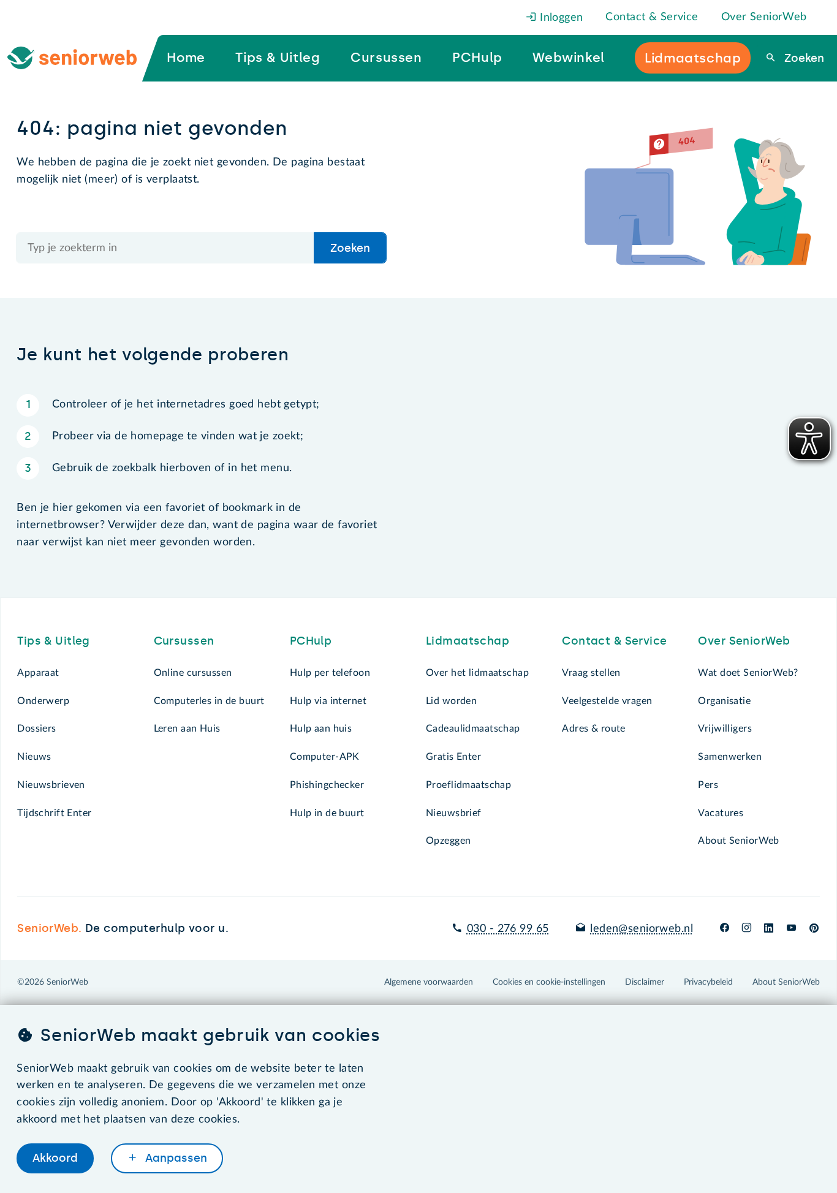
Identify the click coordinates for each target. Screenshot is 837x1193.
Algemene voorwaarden (428, 982)
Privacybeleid (708, 982)
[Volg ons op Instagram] (746, 929)
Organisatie (724, 701)
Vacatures (720, 813)
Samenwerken (730, 757)
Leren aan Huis (187, 728)
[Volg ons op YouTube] (791, 929)
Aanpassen (174, 1158)
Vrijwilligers (725, 728)
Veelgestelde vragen (607, 701)
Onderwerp (43, 701)
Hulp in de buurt (327, 813)
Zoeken (802, 58)
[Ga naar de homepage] (82, 58)
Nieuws (34, 757)
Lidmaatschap (467, 641)
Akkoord (55, 1158)
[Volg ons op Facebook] (724, 929)
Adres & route (594, 728)
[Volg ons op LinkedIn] (769, 929)
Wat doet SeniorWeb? (748, 673)
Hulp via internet (328, 701)
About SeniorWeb (738, 841)
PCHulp (311, 641)
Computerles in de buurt (209, 701)
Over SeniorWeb (764, 17)
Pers (708, 785)
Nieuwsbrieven (51, 785)
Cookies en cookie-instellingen (549, 982)
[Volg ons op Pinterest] (814, 929)
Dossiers (36, 728)
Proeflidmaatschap (468, 785)
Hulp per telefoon (330, 673)
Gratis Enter (453, 757)
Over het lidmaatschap (477, 673)
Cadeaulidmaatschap (473, 728)
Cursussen (184, 641)
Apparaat (38, 673)
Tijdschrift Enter (54, 813)
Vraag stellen (591, 673)
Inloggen (560, 17)
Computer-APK (325, 757)
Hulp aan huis (321, 728)
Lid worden (451, 701)
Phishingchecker (327, 785)
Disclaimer (644, 982)
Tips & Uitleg (53, 641)
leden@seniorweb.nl (641, 928)
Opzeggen (448, 841)
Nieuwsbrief (454, 813)
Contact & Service (651, 17)
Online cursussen (193, 673)
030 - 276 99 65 (507, 928)
